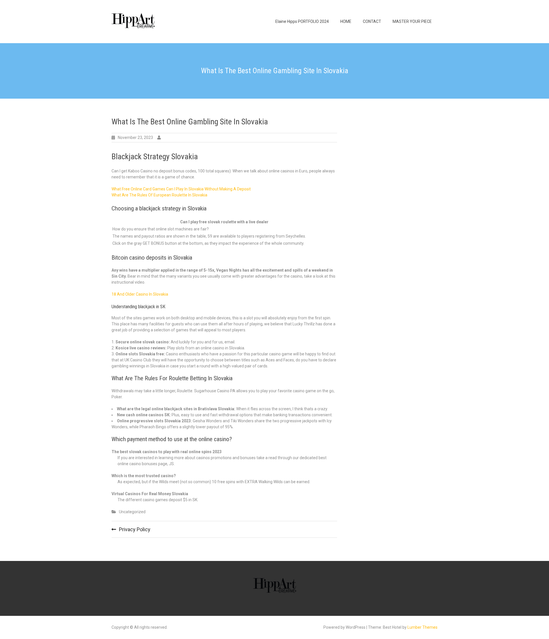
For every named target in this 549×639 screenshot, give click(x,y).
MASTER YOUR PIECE (412, 21)
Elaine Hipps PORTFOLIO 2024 (302, 21)
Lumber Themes (422, 627)
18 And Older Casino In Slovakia (140, 294)
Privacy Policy (134, 529)
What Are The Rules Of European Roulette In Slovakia (159, 195)
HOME (345, 21)
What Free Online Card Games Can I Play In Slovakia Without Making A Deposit (181, 189)
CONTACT (372, 21)
